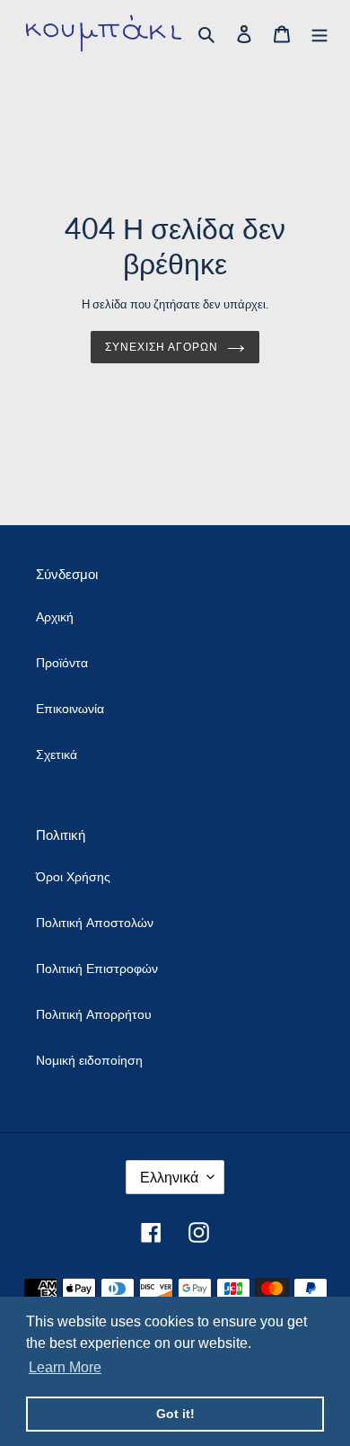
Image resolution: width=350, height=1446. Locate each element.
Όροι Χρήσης (73, 876)
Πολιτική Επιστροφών (97, 968)
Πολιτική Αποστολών (94, 922)
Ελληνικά (169, 1176)
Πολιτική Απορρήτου (94, 1014)
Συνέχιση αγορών (161, 346)
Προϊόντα (62, 662)
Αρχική (55, 616)
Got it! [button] (175, 1413)
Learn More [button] (65, 1367)
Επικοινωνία (70, 708)
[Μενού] (319, 33)
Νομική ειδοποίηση (89, 1059)
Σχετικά (56, 754)
